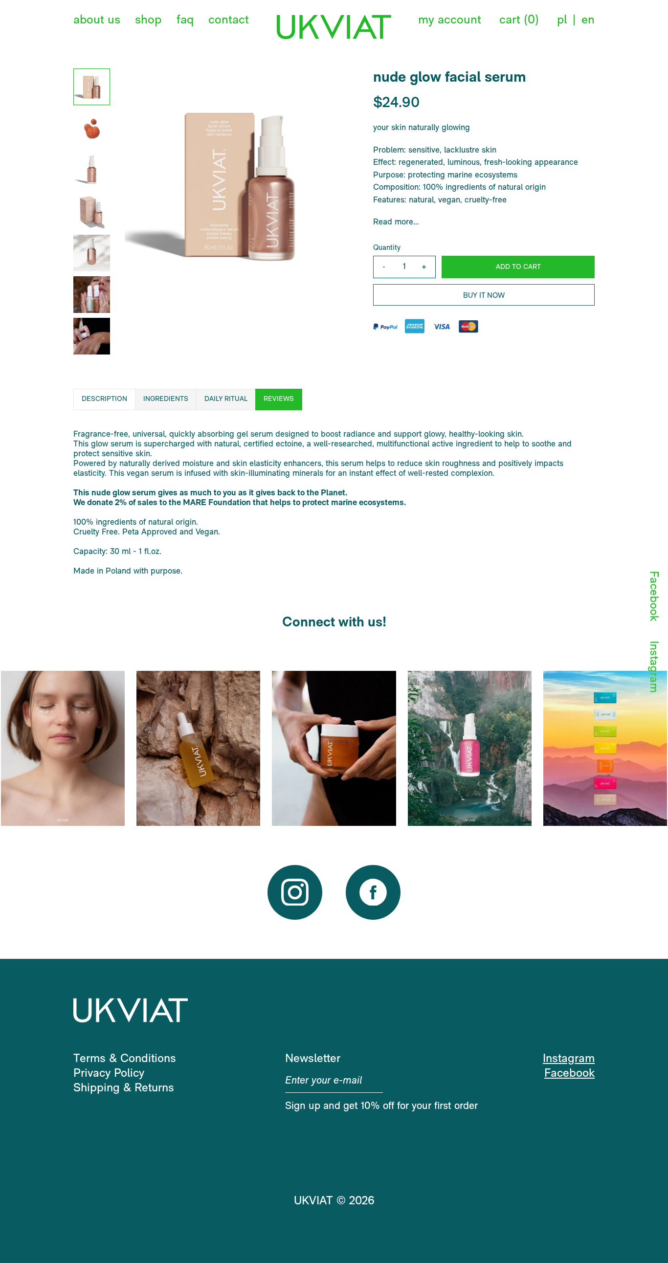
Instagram (653, 666)
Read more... (396, 222)
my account (449, 20)
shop (148, 20)
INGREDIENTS (165, 399)
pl (562, 20)
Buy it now (484, 296)
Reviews (279, 399)
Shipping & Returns (123, 1088)
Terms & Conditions (124, 1059)
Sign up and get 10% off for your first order (381, 1106)
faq (185, 20)
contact (228, 20)
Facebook (653, 596)
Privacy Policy (108, 1074)
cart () (519, 20)
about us (96, 20)
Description (104, 399)
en (588, 20)
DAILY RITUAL (225, 399)
